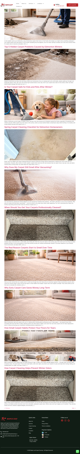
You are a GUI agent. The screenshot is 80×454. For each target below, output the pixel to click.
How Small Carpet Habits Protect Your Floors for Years (30, 328)
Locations (39, 3)
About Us (24, 3)
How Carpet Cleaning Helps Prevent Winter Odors (28, 368)
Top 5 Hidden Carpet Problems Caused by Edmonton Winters (33, 47)
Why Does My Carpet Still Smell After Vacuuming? (28, 167)
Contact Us (19, 6)
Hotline (57, 4)
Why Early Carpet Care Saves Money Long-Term (27, 287)
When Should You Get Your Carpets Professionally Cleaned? (32, 207)
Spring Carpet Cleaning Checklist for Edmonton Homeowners (33, 127)
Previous (7, 408)
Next (74, 408)
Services (31, 3)
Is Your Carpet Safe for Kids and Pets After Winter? (28, 87)
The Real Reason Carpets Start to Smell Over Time (28, 247)
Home (17, 3)
